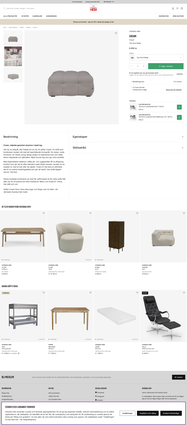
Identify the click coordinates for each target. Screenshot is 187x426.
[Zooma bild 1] (71, 77)
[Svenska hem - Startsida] (93, 8)
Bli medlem (179, 377)
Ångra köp (5, 393)
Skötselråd (79, 147)
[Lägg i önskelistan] (116, 33)
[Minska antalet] (132, 66)
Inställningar (127, 413)
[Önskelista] (177, 8)
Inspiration (164, 16)
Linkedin (100, 400)
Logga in (180, 74)
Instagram (100, 396)
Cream (35, 27)
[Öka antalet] (143, 66)
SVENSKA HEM (134, 31)
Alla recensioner (54, 393)
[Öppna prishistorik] (18, 353)
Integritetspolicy (7, 399)
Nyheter (25, 16)
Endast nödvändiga (171, 413)
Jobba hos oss (53, 396)
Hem (4, 27)
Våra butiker (178, 16)
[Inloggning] (173, 8)
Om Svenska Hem (54, 399)
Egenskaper (80, 136)
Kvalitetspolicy (7, 396)
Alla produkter (10, 16)
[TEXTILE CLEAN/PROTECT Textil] (179, 107)
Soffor (22, 27)
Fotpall (28, 27)
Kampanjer (37, 16)
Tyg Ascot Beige (142, 57)
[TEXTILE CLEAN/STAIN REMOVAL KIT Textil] (179, 117)
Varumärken (51, 16)
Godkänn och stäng (148, 413)
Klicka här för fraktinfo (174, 90)
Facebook (100, 392)
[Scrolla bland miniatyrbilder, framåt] (13, 121)
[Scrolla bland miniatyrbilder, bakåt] (13, 32)
